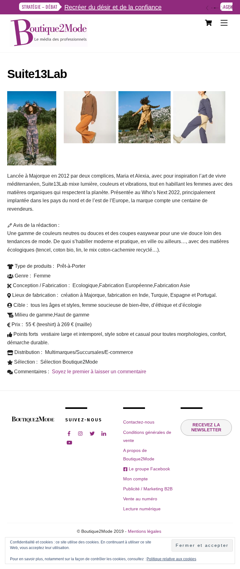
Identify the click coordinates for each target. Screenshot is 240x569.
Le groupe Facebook (149, 468)
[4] (216, 7)
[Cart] (208, 23)
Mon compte (135, 478)
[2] (213, 7)
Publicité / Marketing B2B (147, 488)
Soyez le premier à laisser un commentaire (99, 371)
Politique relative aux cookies (171, 559)
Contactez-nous (138, 421)
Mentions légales (144, 531)
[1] (211, 7)
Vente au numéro (140, 498)
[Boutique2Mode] (49, 44)
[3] (214, 7)
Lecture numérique (142, 508)
